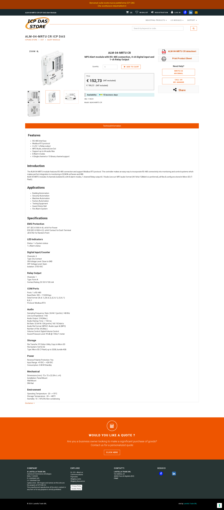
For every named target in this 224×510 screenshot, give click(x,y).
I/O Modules (176, 20)
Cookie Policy (76, 489)
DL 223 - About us (77, 472)
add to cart (132, 67)
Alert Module (53, 40)
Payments (74, 477)
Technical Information (112, 126)
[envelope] (196, 13)
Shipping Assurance (78, 481)
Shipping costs (76, 479)
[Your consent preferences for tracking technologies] (219, 505)
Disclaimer (29, 403)
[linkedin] (190, 13)
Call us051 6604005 (178, 81)
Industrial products (155, 20)
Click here (112, 452)
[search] (193, 28)
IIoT (42, 40)
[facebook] (185, 13)
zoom (32, 51)
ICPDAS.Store (31, 40)
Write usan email (178, 72)
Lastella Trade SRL (190, 504)
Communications (77, 474)
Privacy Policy (76, 486)
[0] (131, 12)
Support (191, 20)
